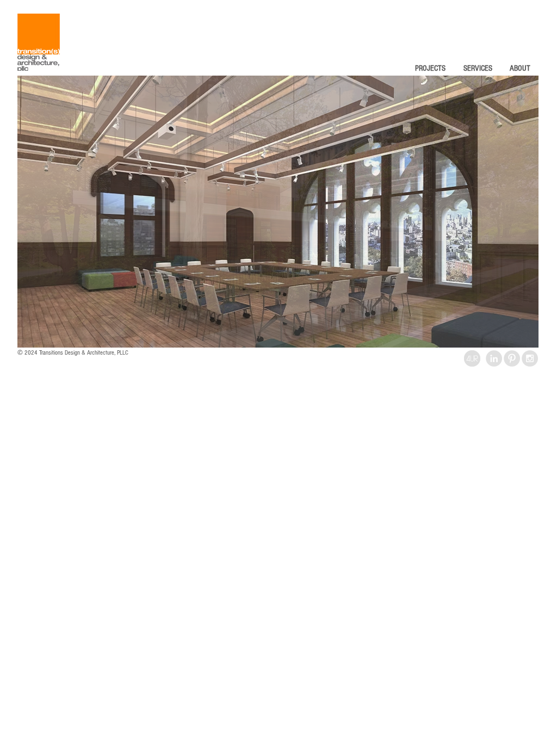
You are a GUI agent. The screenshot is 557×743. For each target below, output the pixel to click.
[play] (511, 338)
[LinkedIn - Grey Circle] (494, 358)
